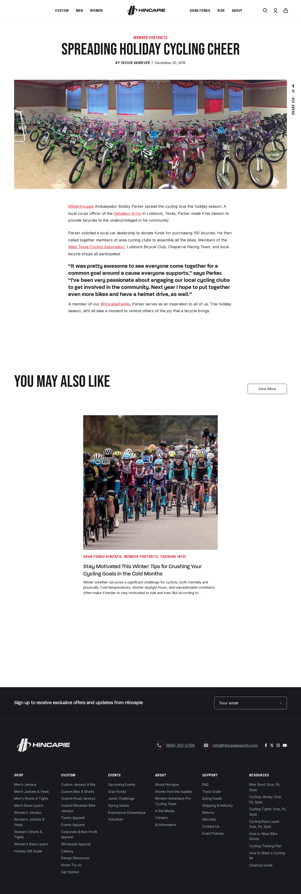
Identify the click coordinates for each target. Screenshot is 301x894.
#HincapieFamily (115, 304)
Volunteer (115, 820)
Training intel (173, 556)
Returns (208, 812)
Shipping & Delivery (217, 806)
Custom (68, 775)
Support (210, 775)
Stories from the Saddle (173, 792)
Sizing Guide (212, 799)
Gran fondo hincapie (102, 556)
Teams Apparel (73, 818)
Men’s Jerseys (25, 784)
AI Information (165, 825)
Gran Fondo (117, 792)
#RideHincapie (81, 206)
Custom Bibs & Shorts (77, 792)
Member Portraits (150, 37)
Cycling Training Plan (265, 846)
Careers (161, 818)
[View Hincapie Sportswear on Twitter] (272, 745)
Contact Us (210, 827)
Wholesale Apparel (76, 844)
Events (114, 775)
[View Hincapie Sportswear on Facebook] (266, 745)
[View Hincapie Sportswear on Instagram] (278, 745)
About (160, 775)
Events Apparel (73, 825)
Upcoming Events (121, 784)
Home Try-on (71, 865)
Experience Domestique (127, 812)
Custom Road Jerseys (78, 799)
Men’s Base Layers (28, 806)
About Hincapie (167, 784)
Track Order (211, 792)
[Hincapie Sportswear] (146, 11)
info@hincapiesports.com (235, 745)
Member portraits (141, 556)
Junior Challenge (121, 799)
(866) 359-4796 (180, 745)
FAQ (205, 784)
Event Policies (213, 833)
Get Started (70, 872)
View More (267, 389)
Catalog (67, 851)
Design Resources (75, 858)
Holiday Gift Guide (28, 851)
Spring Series (118, 806)
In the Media (164, 811)
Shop (18, 775)
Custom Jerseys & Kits (78, 784)
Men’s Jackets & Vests (31, 792)
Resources (259, 775)
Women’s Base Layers (31, 844)
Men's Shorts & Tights (31, 799)
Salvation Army (127, 213)
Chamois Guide (261, 865)
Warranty (209, 820)
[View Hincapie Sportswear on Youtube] (285, 745)
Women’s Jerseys (28, 812)
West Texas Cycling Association (96, 246)
